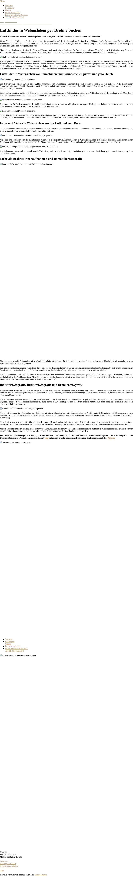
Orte (2, 870)
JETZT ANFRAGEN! (14, 17)
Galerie (8, 10)
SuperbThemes (41, 875)
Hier (47, 438)
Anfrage (111, 438)
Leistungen (9, 8)
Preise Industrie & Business (16, 15)
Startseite (9, 5)
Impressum (4, 861)
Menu (2, 1)
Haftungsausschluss (8, 863)
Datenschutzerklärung (9, 866)
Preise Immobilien (12, 12)
